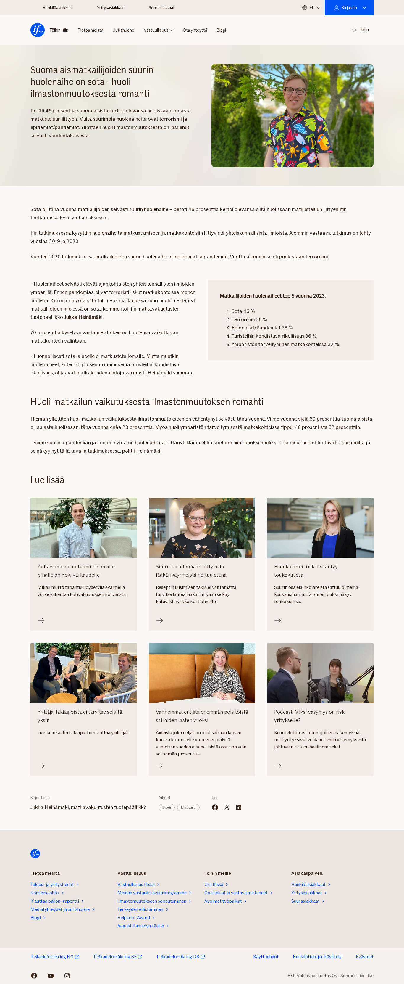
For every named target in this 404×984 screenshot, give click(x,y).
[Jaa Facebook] (215, 807)
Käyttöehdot (266, 956)
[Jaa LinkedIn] (238, 807)
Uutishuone (123, 30)
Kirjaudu (349, 7)
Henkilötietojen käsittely (317, 956)
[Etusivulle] (37, 30)
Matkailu (188, 807)
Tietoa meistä (90, 30)
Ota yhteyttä (195, 30)
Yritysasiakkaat (111, 7)
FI (311, 7)
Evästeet (365, 956)
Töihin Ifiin (58, 30)
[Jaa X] (226, 807)
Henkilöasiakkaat (57, 7)
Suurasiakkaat (162, 7)
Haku (364, 30)
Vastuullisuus (156, 30)
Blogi (221, 30)
